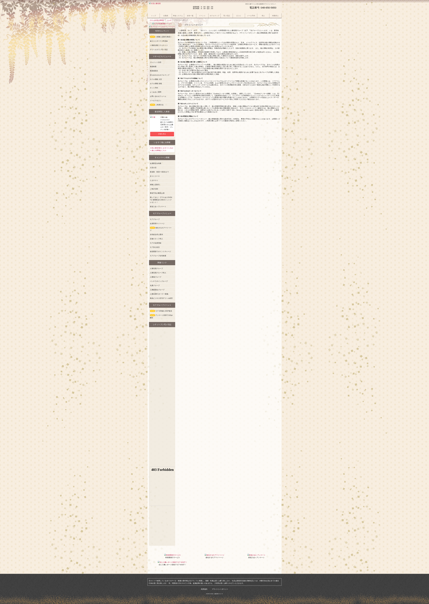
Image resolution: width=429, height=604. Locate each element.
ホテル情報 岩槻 (156, 83)
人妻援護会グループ (157, 290)
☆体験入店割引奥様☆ (161, 37)
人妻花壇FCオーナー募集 (159, 294)
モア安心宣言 (155, 247)
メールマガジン (155, 100)
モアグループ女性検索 (158, 256)
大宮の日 (153, 167)
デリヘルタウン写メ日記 (159, 49)
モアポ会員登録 (155, 243)
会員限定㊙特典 (155, 163)
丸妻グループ (155, 285)
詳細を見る (162, 134)
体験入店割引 (155, 184)
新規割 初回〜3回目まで (159, 172)
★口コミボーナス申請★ (159, 41)
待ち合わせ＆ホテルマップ (159, 75)
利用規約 (204, 589)
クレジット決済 (155, 62)
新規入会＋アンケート (158, 206)
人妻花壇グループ (156, 268)
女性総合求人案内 (156, 234)
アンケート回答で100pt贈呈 (161, 316)
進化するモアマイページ (161, 229)
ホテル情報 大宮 (156, 79)
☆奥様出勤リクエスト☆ (159, 45)
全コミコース (155, 176)
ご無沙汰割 (154, 189)
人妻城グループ (155, 277)
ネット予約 (154, 88)
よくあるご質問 (155, 92)
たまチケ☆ (154, 180)
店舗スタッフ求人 (156, 239)
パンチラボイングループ (159, 281)
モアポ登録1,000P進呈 (161, 311)
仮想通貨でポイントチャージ (160, 251)
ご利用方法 (157, 105)
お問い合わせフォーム (158, 96)
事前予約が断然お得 (157, 193)
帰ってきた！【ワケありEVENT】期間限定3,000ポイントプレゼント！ (161, 199)
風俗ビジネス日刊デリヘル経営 (161, 298)
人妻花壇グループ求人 (158, 273)
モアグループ (155, 219)
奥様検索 (153, 66)
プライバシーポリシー (220, 589)
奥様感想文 (154, 71)
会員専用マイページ (157, 223)
